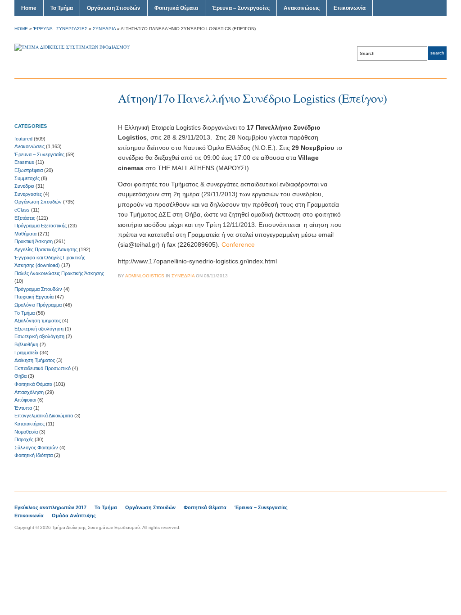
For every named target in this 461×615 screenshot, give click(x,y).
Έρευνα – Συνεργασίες (241, 8)
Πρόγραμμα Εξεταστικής (40, 225)
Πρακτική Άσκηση (33, 241)
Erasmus (24, 162)
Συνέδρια (104, 28)
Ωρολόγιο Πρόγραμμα (38, 305)
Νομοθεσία (26, 431)
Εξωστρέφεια (28, 170)
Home (28, 8)
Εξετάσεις (24, 218)
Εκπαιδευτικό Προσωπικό (42, 368)
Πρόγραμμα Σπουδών (38, 289)
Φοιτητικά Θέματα (176, 8)
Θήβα (20, 376)
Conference (238, 244)
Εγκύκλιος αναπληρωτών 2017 (50, 507)
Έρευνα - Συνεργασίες (60, 28)
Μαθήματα (25, 233)
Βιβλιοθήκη (26, 344)
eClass (22, 210)
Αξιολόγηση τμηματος (37, 320)
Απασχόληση (29, 392)
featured (23, 138)
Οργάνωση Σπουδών (113, 8)
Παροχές (23, 439)
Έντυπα (23, 408)
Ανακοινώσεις (302, 8)
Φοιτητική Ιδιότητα (33, 455)
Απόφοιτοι (25, 399)
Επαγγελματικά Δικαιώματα (43, 415)
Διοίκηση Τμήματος (34, 360)
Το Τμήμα (61, 8)
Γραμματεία (26, 352)
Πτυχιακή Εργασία (34, 296)
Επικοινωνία (350, 8)
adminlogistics (144, 275)
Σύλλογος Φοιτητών (36, 447)
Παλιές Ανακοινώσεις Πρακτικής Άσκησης (59, 273)
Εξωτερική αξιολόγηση (38, 328)
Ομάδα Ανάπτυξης (74, 515)
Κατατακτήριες (29, 423)
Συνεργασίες (28, 194)
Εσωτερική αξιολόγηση (39, 336)
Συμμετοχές (27, 178)
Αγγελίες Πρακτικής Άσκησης (45, 249)
